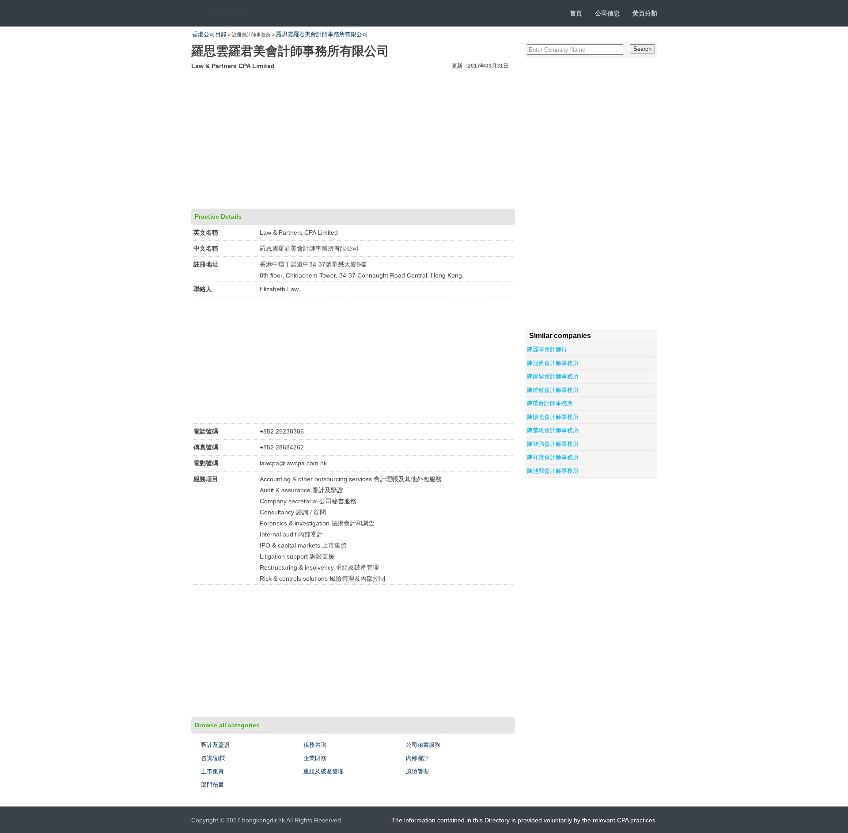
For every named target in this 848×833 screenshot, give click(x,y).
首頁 (576, 13)
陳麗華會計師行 (547, 349)
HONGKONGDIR (227, 13)
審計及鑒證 (215, 745)
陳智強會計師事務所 (553, 444)
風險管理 (417, 771)
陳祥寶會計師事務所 (553, 457)
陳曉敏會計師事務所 (553, 390)
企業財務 (314, 758)
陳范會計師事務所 (550, 403)
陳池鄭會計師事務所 (553, 471)
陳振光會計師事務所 (553, 417)
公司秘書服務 (423, 745)
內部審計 (417, 758)
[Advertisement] (353, 138)
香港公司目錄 (209, 34)
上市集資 (212, 771)
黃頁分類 (644, 13)
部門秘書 (212, 784)
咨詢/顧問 (213, 758)
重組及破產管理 (323, 771)
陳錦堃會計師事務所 (553, 376)
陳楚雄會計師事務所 (553, 430)
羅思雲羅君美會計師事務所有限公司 (322, 34)
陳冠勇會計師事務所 (553, 363)
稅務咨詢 (314, 745)
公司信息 (607, 13)
